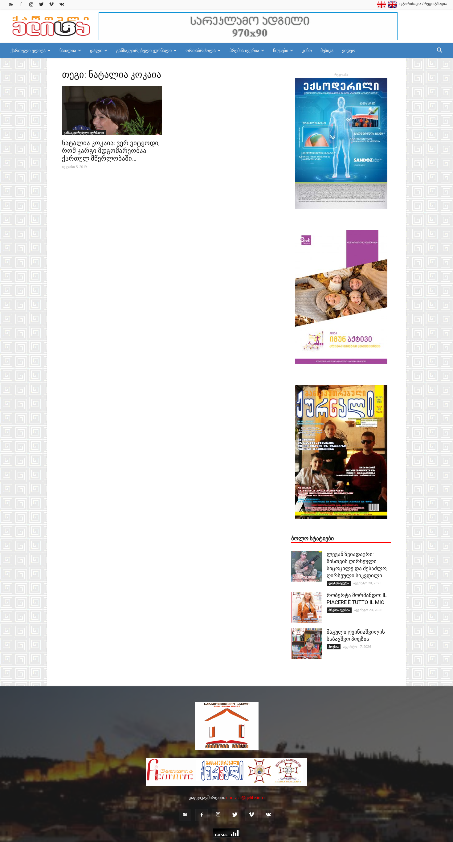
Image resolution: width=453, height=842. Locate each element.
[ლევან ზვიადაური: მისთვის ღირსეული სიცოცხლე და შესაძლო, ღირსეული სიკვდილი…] (306, 566)
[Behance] (10, 4)
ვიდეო (348, 50)
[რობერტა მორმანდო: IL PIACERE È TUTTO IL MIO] (306, 607)
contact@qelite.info (245, 797)
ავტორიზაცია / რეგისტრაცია (423, 3)
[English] (392, 6)
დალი (96, 50)
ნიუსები (280, 50)
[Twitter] (41, 4)
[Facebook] (21, 4)
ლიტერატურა (339, 583)
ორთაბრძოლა (201, 50)
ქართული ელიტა (28, 50)
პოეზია (334, 646)
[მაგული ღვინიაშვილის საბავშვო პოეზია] (306, 643)
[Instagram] (31, 4)
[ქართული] (381, 6)
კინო (307, 50)
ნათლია (67, 50)
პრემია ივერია (244, 50)
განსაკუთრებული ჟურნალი (144, 50)
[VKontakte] (61, 4)
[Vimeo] (51, 4)
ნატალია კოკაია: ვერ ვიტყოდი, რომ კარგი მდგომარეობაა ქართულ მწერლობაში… (111, 150)
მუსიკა (326, 50)
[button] (439, 51)
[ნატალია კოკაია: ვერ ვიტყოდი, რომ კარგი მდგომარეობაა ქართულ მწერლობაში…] (112, 110)
